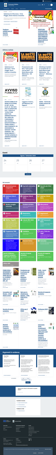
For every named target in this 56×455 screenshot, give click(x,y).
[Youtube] (42, 4)
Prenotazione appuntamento (7, 427)
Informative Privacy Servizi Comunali (34, 431)
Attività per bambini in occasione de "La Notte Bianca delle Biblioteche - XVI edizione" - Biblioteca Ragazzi (45, 71)
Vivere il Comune (23, 8)
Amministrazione (6, 8)
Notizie (6, 64)
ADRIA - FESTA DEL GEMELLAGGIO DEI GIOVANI (45, 103)
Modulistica (17, 429)
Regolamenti (18, 428)
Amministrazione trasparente (20, 427)
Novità (12, 8)
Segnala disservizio (31, 428)
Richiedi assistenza (31, 427)
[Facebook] (44, 4)
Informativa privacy (31, 429)
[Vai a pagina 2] (28, 172)
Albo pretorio (5, 429)
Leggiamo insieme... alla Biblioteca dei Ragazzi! (28, 103)
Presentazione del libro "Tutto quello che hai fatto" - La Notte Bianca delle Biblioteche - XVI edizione (27, 71)
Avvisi (6, 99)
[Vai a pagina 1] (27, 172)
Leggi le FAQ (30, 434)
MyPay (4, 428)
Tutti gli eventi (28, 174)
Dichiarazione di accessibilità (33, 432)
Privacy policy (37, 449)
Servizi (17, 8)
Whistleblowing (18, 431)
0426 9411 (18, 440)
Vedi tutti (28, 382)
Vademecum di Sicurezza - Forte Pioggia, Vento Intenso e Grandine (10, 69)
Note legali (30, 435)
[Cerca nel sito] (51, 5)
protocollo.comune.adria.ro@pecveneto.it (22, 445)
